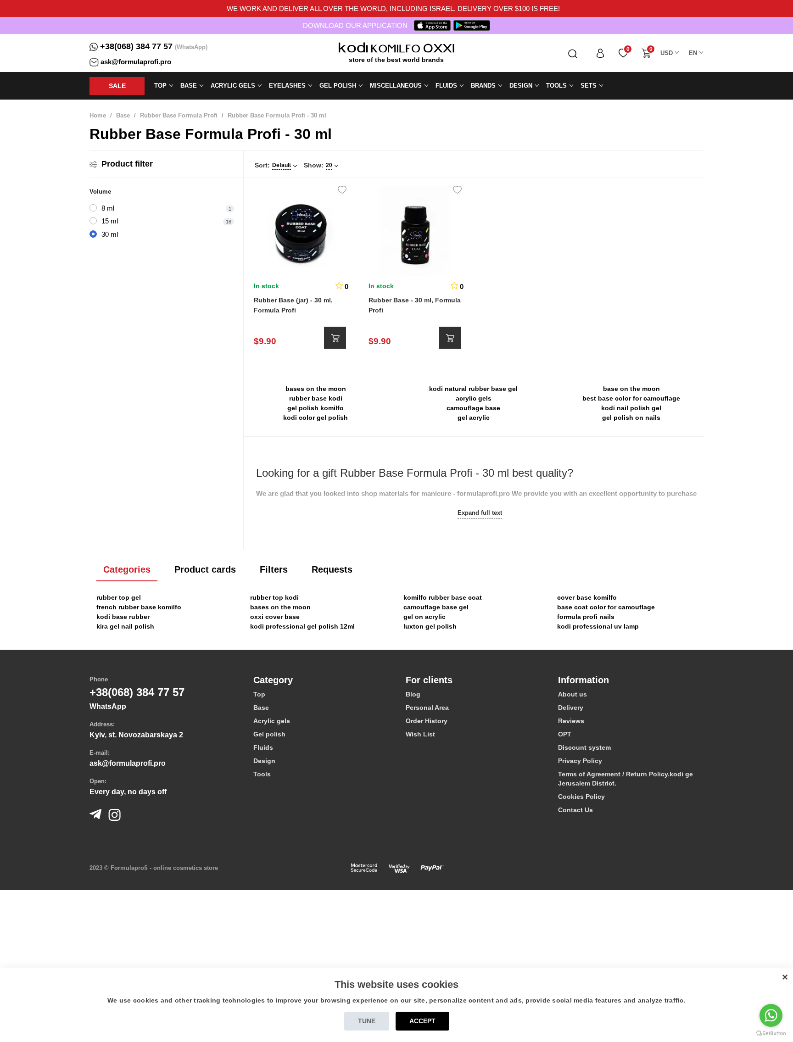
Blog (413, 694)
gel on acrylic (424, 616)
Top (259, 694)
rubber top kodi (274, 597)
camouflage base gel (436, 607)
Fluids (263, 747)
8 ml (107, 208)
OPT (564, 734)
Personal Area (427, 707)
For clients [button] (429, 680)
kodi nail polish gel (631, 408)
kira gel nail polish (125, 626)
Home (97, 115)
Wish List (420, 734)
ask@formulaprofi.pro (136, 62)
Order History (426, 720)
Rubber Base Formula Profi (179, 115)
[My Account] (600, 53)
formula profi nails (585, 616)
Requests (332, 569)
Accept (422, 1021)
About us (572, 694)
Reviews (571, 720)
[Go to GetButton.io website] (771, 1033)
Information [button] (583, 680)
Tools (262, 774)
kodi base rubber (123, 616)
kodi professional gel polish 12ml (302, 626)
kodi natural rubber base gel (473, 388)
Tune (366, 1021)
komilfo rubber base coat (442, 597)
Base (123, 115)
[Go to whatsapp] (770, 1015)
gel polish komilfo (315, 408)
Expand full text (480, 512)
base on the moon (631, 388)
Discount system (584, 747)
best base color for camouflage (631, 398)
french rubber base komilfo (138, 607)
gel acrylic (474, 417)
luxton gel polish (430, 626)
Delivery (570, 707)
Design (264, 760)
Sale (117, 85)
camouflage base (473, 408)
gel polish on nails (631, 417)
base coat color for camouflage (606, 607)
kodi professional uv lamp (598, 626)
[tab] (322, 680)
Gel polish (269, 734)
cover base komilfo (587, 597)
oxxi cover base (275, 616)
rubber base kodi (315, 398)
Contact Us (575, 810)
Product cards (205, 569)
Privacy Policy (580, 760)
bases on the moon (315, 388)
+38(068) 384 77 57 (136, 46)
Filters (274, 569)
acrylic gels (473, 398)
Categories (127, 569)
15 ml (109, 221)
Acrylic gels (271, 720)
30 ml (109, 234)
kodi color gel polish (315, 417)
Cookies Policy (581, 796)
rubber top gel (118, 597)
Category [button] (273, 680)
